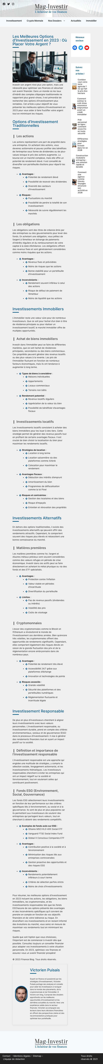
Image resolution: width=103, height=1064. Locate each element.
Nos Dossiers (54, 20)
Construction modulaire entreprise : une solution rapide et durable (82, 161)
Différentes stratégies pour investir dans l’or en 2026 (83, 144)
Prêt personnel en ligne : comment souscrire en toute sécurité (82, 127)
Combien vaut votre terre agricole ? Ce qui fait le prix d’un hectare (82, 86)
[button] (64, 20)
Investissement (14, 20)
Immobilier (91, 20)
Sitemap (37, 1056)
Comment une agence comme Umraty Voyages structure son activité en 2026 (83, 182)
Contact (6, 1056)
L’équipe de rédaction (14, 1059)
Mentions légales (22, 1056)
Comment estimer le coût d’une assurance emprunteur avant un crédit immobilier (82, 106)
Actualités (76, 20)
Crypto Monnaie (35, 20)
